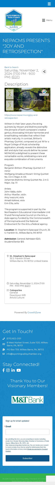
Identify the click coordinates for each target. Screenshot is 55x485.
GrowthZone (34, 312)
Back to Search (11, 67)
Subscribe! (27, 458)
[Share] (44, 71)
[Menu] (49, 4)
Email (8, 426)
